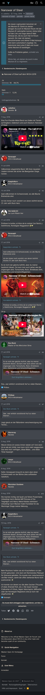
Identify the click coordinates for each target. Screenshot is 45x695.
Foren (3, 656)
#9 (43, 469)
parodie (20, 16)
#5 (43, 243)
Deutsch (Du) (28, 681)
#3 (43, 191)
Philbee (11, 395)
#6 (43, 352)
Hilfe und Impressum (9, 688)
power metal (29, 16)
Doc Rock (12, 343)
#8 (43, 442)
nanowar (29, 14)
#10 (42, 494)
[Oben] (24, 688)
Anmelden (5, 670)
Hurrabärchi (13, 211)
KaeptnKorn (13, 181)
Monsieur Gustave (15, 484)
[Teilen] (39, 117)
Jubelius (6, 14)
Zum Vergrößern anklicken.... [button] (22, 377)
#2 (43, 166)
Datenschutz (32, 685)
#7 (43, 404)
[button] (3, 3)
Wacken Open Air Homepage (12, 652)
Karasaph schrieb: (10, 357)
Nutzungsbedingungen (17, 685)
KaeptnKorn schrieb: (10, 247)
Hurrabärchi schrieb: (10, 300)
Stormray (12, 432)
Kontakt (4, 660)
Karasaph (12, 157)
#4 (43, 220)
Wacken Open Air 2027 (10, 681)
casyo (10, 459)
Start (20, 688)
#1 (43, 117)
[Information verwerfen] (40, 24)
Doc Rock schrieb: (10, 409)
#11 (42, 523)
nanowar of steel (8, 16)
